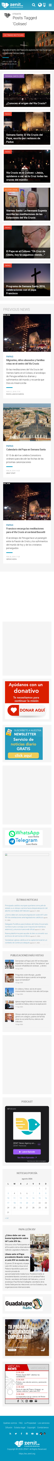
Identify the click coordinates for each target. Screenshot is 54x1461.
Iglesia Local (11, 190)
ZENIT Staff (10, 473)
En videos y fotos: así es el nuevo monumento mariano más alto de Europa (31, 990)
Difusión (8, 1427)
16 (46, 1198)
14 (33, 1198)
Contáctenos (43, 1427)
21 (33, 1203)
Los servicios (43, 1423)
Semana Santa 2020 (14, 76)
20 (27, 1203)
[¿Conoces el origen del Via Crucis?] (27, 90)
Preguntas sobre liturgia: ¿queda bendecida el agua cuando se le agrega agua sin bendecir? (30, 977)
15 (40, 1198)
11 (14, 1198)
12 (21, 1198)
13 (27, 1198)
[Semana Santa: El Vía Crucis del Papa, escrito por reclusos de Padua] (27, 128)
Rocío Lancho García (15, 394)
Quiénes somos (10, 1423)
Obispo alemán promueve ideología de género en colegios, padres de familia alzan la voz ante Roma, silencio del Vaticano (30, 1018)
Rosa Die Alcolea (10, 64)
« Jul (6, 1218)
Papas (8, 114)
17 (8, 1203)
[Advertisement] (27, 595)
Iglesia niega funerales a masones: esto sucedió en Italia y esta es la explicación (30, 1003)
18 (14, 1203)
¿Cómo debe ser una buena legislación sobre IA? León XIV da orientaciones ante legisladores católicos (16, 1241)
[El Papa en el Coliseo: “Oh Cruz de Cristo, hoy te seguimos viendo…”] (27, 241)
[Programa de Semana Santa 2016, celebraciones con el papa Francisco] (27, 279)
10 (8, 1198)
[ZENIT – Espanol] (15, 5)
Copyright (31, 1427)
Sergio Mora (11, 559)
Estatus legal (19, 1427)
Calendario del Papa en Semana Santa (26, 449)
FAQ (20, 1423)
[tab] (16, 1367)
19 (21, 1203)
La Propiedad (30, 1423)
